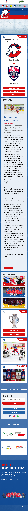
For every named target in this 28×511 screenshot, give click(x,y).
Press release (14, 409)
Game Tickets (14, 91)
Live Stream (14, 94)
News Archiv (8, 268)
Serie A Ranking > (14, 334)
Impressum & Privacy (17, 506)
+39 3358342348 (9, 474)
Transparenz (9, 506)
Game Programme (14, 88)
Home (3, 506)
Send (14, 403)
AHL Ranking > (14, 330)
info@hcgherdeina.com (13, 476)
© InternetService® (22, 508)
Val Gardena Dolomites (11, 508)
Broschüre (14, 413)
